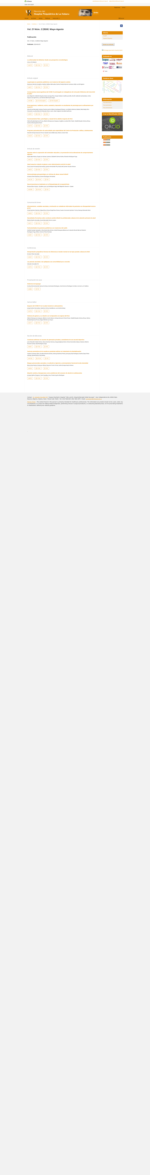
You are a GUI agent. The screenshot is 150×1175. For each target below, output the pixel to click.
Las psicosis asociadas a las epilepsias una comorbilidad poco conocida (48, 262)
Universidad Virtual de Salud (100, 1)
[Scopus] (105, 61)
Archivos (33, 18)
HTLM (38, 65)
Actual (26, 18)
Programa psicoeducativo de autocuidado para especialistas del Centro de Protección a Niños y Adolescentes (60, 130)
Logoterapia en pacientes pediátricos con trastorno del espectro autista (48, 82)
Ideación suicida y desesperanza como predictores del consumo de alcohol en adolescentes (54, 373)
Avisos (40, 18)
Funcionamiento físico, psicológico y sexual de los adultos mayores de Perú (49, 119)
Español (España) (107, 38)
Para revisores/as (107, 107)
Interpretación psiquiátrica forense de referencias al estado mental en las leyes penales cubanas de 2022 (58, 252)
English (105, 36)
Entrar (123, 7)
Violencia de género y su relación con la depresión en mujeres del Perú (48, 316)
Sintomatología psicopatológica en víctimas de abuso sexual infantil (47, 174)
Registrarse (117, 7)
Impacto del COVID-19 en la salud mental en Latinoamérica (45, 306)
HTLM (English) (42, 100)
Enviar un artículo (108, 44)
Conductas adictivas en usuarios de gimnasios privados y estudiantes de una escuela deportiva (55, 339)
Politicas (47, 18)
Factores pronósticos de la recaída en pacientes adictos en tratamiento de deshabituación (54, 351)
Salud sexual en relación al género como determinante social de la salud (48, 164)
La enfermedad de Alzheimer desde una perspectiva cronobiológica (47, 60)
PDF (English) (54, 100)
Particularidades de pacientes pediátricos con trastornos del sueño (47, 228)
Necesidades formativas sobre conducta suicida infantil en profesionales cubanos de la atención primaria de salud (61, 218)
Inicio (28, 24)
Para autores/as (107, 105)
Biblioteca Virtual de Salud (116, 1)
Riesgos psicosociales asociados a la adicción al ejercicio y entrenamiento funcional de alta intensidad (57, 363)
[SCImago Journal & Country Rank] (112, 50)
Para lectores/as (107, 102)
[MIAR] (105, 64)
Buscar (122, 18)
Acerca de (56, 18)
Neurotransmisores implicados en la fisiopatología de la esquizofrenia (48, 184)
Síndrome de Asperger (34, 284)
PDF (47, 65)
